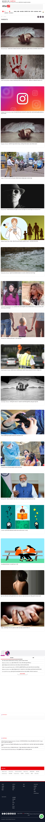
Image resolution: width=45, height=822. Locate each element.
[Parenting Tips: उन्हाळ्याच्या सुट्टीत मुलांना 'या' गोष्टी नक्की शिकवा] (22, 325)
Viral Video (27, 773)
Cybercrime (36, 773)
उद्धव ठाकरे (37, 771)
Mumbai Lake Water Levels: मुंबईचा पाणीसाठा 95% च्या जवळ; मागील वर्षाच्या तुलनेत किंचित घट (16, 663)
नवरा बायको (10, 773)
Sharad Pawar (11, 771)
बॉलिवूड (13, 786)
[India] (43, 12)
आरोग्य (32, 773)
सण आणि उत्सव (36, 793)
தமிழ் (29, 815)
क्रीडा (29, 11)
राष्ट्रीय (18, 11)
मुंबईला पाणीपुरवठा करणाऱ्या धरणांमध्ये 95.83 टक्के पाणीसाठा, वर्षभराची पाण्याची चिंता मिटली (15, 665)
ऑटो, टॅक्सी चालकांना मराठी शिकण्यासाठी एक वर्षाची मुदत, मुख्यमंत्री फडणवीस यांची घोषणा (15, 660)
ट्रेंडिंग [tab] (33, 657)
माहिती (3, 788)
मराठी (23, 813)
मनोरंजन (32, 11)
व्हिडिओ (13, 808)
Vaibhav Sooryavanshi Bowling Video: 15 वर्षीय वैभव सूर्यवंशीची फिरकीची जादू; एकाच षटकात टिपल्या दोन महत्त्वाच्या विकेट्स (20, 667)
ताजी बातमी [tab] (11, 657)
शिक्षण (3, 790)
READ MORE (22, 673)
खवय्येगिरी (35, 786)
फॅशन (34, 790)
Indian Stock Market (18, 771)
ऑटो (13, 801)
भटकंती (35, 788)
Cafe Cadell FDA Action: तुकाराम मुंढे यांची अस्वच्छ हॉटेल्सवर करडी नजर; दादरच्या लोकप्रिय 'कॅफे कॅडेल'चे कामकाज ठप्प (19, 671)
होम (1, 17)
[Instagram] (9, 814)
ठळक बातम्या (4, 797)
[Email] (15, 814)
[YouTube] (7, 814)
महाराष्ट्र (15, 11)
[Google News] (13, 814)
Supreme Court (4, 773)
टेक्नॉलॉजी (26, 11)
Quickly (6, 13)
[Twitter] (40, 17)
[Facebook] (38, 17)
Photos (13, 806)
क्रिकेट (24, 786)
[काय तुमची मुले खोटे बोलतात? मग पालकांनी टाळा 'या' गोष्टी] (22, 550)
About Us (31, 814)
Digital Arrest (26, 771)
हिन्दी (21, 813)
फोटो (13, 804)
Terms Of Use (36, 814)
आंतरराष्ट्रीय (22, 11)
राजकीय (3, 786)
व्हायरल (40, 11)
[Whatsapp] (43, 17)
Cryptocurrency (16, 773)
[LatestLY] (6, 6)
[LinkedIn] (11, 814)
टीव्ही (13, 790)
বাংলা (25, 813)
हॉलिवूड (13, 788)
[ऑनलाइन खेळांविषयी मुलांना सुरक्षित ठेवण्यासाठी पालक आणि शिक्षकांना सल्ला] (22, 422)
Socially (11, 13)
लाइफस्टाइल (36, 11)
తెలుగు (28, 813)
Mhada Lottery (4, 771)
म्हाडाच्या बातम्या (32, 771)
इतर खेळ (22, 773)
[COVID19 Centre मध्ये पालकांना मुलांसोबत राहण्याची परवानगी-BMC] (22, 453)
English (18, 813)
